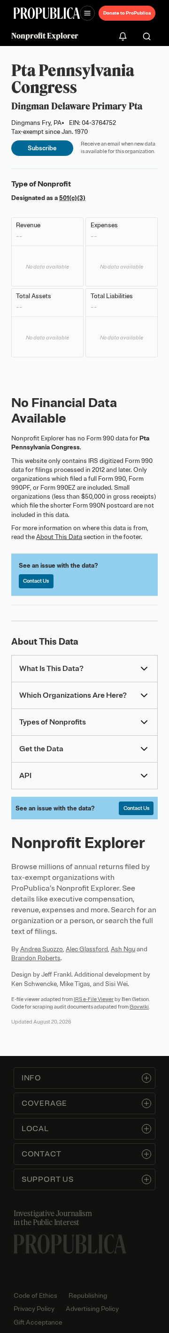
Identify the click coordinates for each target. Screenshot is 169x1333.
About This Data (59, 537)
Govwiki (139, 1006)
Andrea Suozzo (41, 949)
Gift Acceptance (38, 1322)
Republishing (88, 1296)
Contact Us (36, 581)
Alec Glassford (87, 949)
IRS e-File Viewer (94, 999)
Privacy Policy (34, 1309)
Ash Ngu (123, 949)
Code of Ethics (35, 1296)
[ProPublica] (47, 13)
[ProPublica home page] (70, 1244)
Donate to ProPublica (127, 13)
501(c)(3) (72, 198)
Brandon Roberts (36, 958)
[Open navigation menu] (87, 13)
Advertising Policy (92, 1309)
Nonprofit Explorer (44, 35)
